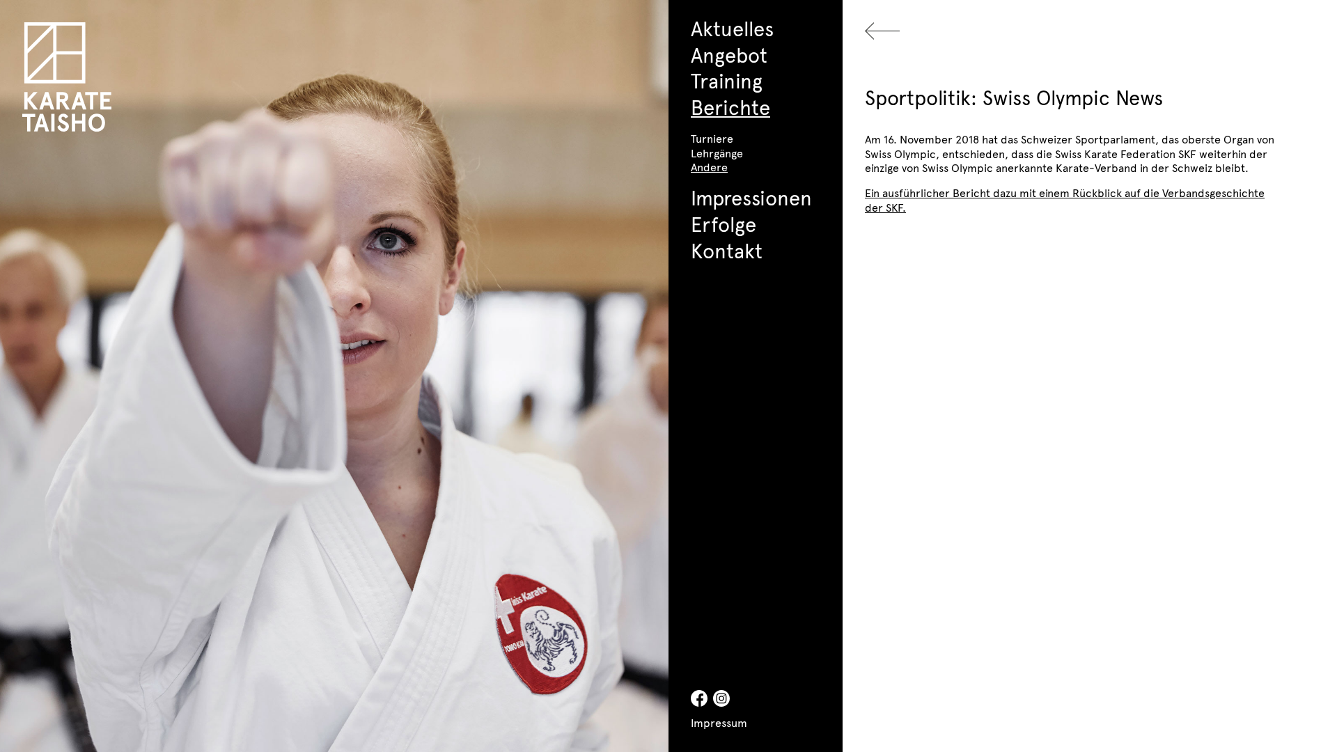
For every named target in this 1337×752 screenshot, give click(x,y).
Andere (709, 166)
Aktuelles (732, 28)
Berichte (730, 106)
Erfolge (723, 223)
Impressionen (751, 197)
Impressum (719, 722)
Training (727, 80)
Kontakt (727, 250)
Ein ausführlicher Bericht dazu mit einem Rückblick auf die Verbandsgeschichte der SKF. (1065, 199)
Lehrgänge (717, 152)
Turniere (712, 138)
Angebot (729, 54)
